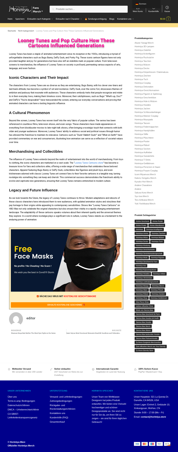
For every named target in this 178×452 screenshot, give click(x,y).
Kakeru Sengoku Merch (145, 178)
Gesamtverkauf (57, 422)
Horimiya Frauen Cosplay (146, 170)
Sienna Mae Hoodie (143, 322)
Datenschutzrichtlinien (19, 405)
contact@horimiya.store (153, 417)
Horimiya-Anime (142, 233)
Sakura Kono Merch (144, 192)
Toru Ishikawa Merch (144, 200)
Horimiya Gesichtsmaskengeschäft (149, 254)
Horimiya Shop (141, 298)
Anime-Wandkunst (157, 225)
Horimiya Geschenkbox (145, 97)
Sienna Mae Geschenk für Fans (148, 314)
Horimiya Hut (141, 266)
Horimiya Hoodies (143, 105)
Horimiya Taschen (143, 61)
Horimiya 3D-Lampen (144, 46)
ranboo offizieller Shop (144, 306)
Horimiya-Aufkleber (143, 152)
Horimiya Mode (142, 258)
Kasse (167, 11)
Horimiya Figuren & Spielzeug (148, 94)
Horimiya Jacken (142, 108)
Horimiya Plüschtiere (144, 138)
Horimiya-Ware (141, 290)
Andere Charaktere (143, 185)
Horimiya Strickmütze (144, 278)
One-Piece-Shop (142, 302)
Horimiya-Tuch (141, 79)
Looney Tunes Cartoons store (89, 162)
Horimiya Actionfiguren (145, 53)
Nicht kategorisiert (26, 31)
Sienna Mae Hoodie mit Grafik (147, 318)
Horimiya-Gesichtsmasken (147, 90)
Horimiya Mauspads (144, 119)
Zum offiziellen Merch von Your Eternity (150, 346)
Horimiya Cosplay (143, 83)
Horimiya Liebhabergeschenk (147, 282)
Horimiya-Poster (142, 141)
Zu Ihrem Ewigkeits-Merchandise (148, 342)
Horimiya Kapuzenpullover (146, 270)
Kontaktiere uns (57, 413)
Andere (138, 189)
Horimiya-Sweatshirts (144, 156)
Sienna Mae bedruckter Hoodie (148, 334)
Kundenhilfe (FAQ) (59, 417)
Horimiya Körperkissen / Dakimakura (151, 72)
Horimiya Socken (142, 149)
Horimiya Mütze (142, 237)
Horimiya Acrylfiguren (154, 229)
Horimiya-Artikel (159, 274)
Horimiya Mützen (142, 64)
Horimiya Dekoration (144, 86)
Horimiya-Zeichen (143, 75)
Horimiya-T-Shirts (143, 160)
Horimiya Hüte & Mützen (146, 101)
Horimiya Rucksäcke (144, 57)
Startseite (12, 31)
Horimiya (139, 229)
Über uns (12, 397)
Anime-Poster (158, 221)
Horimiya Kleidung (143, 246)
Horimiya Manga (142, 286)
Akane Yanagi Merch (144, 43)
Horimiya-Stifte (141, 134)
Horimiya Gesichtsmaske (145, 250)
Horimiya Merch (158, 286)
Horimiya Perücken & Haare (147, 167)
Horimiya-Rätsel (142, 145)
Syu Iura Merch (142, 196)
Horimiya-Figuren (157, 258)
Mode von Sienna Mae (144, 310)
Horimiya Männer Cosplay (146, 116)
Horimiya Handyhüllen (145, 130)
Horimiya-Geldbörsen (144, 163)
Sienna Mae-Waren (143, 330)
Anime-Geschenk (142, 221)
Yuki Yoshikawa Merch (145, 203)
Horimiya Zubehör (143, 50)
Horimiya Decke (142, 68)
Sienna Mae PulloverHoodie (146, 338)
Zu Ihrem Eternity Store (144, 350)
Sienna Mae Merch (143, 326)
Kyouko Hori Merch (143, 181)
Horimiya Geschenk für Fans (146, 262)
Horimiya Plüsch (157, 290)
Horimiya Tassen (142, 123)
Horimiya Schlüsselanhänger (148, 112)
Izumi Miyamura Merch (145, 174)
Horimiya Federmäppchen (146, 127)
